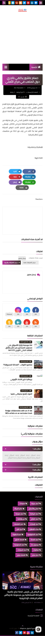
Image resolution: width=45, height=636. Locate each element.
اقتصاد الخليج (19, 539)
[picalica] (13, 632)
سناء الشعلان (34, 529)
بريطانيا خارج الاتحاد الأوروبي (21, 379)
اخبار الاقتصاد (18, 524)
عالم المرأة (18, 508)
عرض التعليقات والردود (11, 262)
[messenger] (36, 2)
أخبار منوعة (20, 513)
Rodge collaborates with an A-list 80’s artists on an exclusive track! (18, 412)
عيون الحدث (13, 628)
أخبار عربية (35, 503)
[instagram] (28, 632)
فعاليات (36, 549)
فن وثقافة (21, 518)
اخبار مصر (35, 555)
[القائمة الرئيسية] (5, 67)
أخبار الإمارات (34, 524)
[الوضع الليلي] (38, 629)
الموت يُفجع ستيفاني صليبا (21, 394)
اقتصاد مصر (21, 555)
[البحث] (4, 3)
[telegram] (13, 2)
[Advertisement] (22, 37)
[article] (22, 215)
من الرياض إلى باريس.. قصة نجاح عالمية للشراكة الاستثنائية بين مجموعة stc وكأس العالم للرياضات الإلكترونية (23, 595)
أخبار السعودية (19, 544)
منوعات (22, 503)
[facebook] (16, 632)
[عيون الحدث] (22, 10)
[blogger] (20, 2)
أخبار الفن (19, 529)
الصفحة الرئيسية (33, 92)
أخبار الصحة (35, 539)
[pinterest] (28, 2)
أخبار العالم (35, 518)
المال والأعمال (34, 508)
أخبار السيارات (22, 549)
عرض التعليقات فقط (30, 262)
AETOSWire (37, 602)
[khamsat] (9, 2)
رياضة (11, 92)
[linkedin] (32, 2)
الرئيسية (34, 67)
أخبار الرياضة (20, 92)
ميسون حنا (35, 544)
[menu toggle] (41, 3)
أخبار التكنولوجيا (33, 534)
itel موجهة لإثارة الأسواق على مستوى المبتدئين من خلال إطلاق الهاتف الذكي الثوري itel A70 (19, 347)
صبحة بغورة (17, 534)
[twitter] (24, 2)
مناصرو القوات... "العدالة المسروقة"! (17, 364)
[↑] (22, 626)
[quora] (16, 2)
